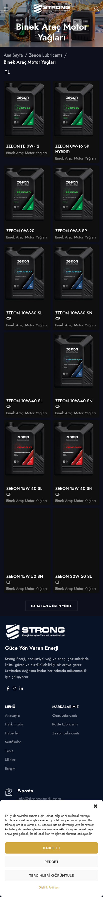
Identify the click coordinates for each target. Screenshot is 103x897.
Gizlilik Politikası (49, 887)
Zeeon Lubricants (45, 55)
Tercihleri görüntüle (51, 875)
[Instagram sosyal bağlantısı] (14, 688)
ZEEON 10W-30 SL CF (24, 316)
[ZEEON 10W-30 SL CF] (27, 276)
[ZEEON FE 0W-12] (27, 111)
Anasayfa (12, 715)
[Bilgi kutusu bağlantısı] (51, 798)
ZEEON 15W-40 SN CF (73, 491)
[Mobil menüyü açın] (6, 9)
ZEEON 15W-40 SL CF (24, 491)
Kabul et (51, 848)
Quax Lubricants (65, 715)
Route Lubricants (65, 724)
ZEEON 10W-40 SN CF (73, 404)
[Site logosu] (51, 8)
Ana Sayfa (13, 55)
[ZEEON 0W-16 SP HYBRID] (76, 111)
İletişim (10, 768)
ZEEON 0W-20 (20, 231)
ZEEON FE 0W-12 (22, 146)
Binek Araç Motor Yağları (26, 153)
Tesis (9, 751)
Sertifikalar (13, 742)
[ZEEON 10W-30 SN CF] (76, 276)
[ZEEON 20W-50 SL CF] (76, 540)
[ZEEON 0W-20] (27, 196)
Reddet (51, 862)
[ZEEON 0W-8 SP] (76, 196)
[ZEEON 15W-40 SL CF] (27, 452)
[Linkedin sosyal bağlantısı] (21, 688)
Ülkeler (10, 759)
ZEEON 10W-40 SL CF (24, 404)
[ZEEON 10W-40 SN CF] (76, 364)
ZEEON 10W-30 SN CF (73, 316)
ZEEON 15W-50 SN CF (24, 579)
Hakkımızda (14, 724)
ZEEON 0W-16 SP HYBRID (72, 149)
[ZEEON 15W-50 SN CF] (27, 540)
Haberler (12, 733)
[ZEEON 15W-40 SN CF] (76, 452)
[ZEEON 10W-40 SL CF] (27, 364)
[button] (95, 806)
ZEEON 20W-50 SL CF (73, 579)
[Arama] (97, 9)
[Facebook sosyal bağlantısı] (8, 688)
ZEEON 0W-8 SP (71, 231)
